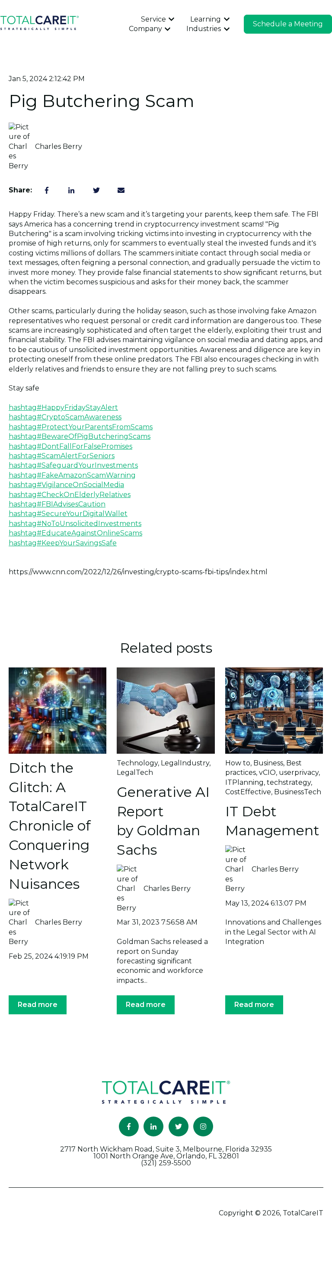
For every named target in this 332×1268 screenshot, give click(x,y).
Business (268, 763)
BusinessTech (297, 792)
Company (145, 29)
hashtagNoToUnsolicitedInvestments (75, 523)
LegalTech (135, 772)
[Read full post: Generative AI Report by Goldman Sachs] (165, 710)
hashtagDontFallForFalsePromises (70, 446)
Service (153, 19)
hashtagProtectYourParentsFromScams (81, 427)
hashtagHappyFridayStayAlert (63, 407)
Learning (205, 19)
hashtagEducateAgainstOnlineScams (75, 533)
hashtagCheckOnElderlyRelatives (70, 495)
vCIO (267, 772)
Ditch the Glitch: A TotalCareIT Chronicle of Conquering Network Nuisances (50, 825)
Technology (137, 763)
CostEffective (248, 792)
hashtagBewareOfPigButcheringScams (79, 436)
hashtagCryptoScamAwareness (65, 417)
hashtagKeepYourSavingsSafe (63, 543)
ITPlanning (244, 782)
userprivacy (299, 772)
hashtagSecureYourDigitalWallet (68, 514)
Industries (203, 29)
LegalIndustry (185, 763)
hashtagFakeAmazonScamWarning (72, 475)
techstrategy (289, 782)
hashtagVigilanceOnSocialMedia (66, 485)
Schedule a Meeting (288, 24)
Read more (37, 1005)
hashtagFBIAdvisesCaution (57, 504)
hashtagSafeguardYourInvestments (73, 465)
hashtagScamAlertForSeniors (62, 456)
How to (237, 763)
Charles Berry (58, 146)
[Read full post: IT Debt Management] (274, 710)
